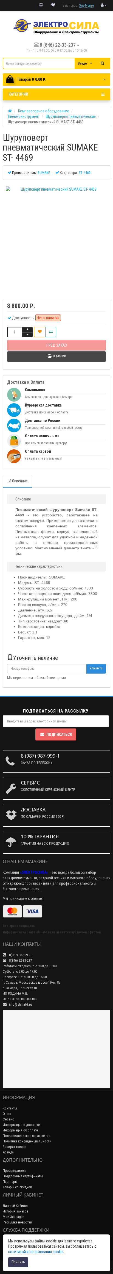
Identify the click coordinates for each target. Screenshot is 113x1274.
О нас (7, 1114)
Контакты (10, 1108)
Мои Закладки (13, 1217)
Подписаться (59, 734)
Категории (18, 94)
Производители (15, 1171)
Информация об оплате (20, 1130)
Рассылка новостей (17, 1222)
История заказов (16, 1211)
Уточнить (96, 668)
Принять (18, 1262)
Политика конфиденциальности (27, 1141)
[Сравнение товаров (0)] (41, 5)
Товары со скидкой (17, 1187)
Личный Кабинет (15, 1206)
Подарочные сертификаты (23, 1176)
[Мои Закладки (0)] (53, 5)
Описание (20, 481)
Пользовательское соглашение (26, 1136)
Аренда (8, 1152)
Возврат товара (14, 1147)
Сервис (8, 1119)
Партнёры (10, 1182)
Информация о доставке (21, 1125)
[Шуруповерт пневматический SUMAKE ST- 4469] (56, 237)
